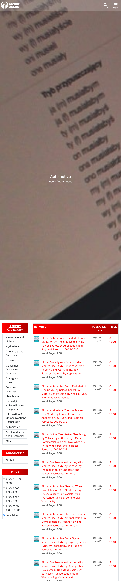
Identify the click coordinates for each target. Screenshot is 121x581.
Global (10, 460)
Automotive (13, 427)
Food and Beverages (12, 389)
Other (9, 441)
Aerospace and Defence (15, 339)
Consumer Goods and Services (12, 369)
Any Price (12, 515)
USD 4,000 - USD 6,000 (13, 499)
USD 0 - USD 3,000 (14, 481)
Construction (13, 360)
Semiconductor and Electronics (15, 434)
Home (52, 181)
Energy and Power (13, 380)
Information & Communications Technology (16, 418)
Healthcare (12, 396)
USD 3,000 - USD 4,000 (13, 490)
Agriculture (12, 346)
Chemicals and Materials (14, 353)
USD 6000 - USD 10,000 (13, 508)
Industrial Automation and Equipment (15, 405)
